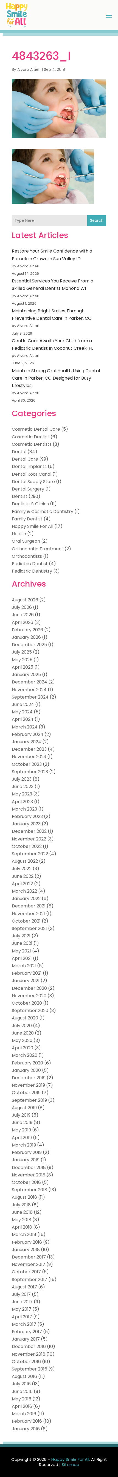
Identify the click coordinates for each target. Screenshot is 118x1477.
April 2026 (22, 622)
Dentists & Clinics (30, 504)
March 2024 (25, 727)
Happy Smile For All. (70, 1459)
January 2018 (26, 1249)
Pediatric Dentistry (32, 571)
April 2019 (22, 1137)
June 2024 (23, 704)
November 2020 (29, 996)
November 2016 (28, 1354)
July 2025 (22, 652)
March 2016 (24, 1414)
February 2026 (27, 630)
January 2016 (26, 1429)
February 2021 (27, 973)
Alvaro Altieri (29, 69)
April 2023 (22, 801)
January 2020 (26, 1070)
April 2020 (22, 1048)
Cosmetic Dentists (32, 444)
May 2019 (21, 1130)
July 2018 (21, 1205)
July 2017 (21, 1294)
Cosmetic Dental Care (36, 429)
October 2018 (26, 1182)
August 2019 (24, 1108)
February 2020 (27, 1063)
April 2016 (22, 1406)
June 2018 (22, 1212)
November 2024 (29, 689)
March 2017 (24, 1324)
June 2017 (22, 1302)
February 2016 (27, 1421)
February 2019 (27, 1152)
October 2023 (27, 764)
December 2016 (29, 1346)
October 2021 (26, 921)
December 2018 (29, 1167)
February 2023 (27, 816)
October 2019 (26, 1092)
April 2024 (22, 719)
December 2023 (29, 749)
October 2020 (27, 1003)
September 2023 (30, 772)
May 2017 (21, 1309)
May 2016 (21, 1399)
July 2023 (22, 779)
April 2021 (22, 958)
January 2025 (26, 674)
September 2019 (29, 1100)
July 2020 (22, 1025)
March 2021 (24, 966)
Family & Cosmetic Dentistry (42, 511)
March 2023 (24, 809)
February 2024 (27, 734)
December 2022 (29, 831)
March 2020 (24, 1055)
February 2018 (27, 1242)
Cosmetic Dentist (30, 437)
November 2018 (28, 1175)
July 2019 (21, 1115)
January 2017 (26, 1339)
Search (96, 220)
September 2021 (29, 928)
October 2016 (26, 1361)
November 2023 (29, 756)
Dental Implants (29, 466)
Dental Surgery (28, 489)
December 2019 (29, 1078)
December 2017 (29, 1257)
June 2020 (23, 1033)
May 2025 (22, 660)
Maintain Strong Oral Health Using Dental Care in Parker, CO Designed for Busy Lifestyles (56, 378)
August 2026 (25, 600)
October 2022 (27, 846)
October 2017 (26, 1272)
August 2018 (24, 1197)
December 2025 (29, 644)
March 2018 (24, 1234)
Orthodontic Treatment (37, 549)
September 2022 (30, 854)
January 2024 (26, 742)
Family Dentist (27, 519)
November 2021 (28, 913)
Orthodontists (27, 556)
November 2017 (28, 1264)
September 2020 (30, 1010)
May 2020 (22, 1040)
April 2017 (22, 1317)
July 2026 (22, 607)
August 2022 (25, 861)
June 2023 (22, 786)
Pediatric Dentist (30, 563)
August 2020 (25, 1018)
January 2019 (26, 1160)
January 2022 (26, 898)
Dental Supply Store (33, 481)
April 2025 (22, 667)
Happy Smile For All (32, 526)
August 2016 (24, 1376)
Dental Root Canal (31, 474)
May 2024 (22, 712)
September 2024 (30, 697)
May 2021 (21, 951)
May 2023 (22, 794)
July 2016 (21, 1384)
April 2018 (22, 1227)
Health (19, 534)
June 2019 (22, 1122)
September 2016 (29, 1369)
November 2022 (29, 839)
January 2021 (26, 980)
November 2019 (28, 1085)
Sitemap (70, 1464)
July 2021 (21, 936)
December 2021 (29, 906)
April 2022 (22, 884)
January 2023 (26, 824)
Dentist (19, 496)
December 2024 (29, 682)
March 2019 (24, 1145)
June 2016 (22, 1391)
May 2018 (21, 1220)
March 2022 (24, 891)
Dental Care (25, 459)
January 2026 (26, 637)
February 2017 (27, 1332)
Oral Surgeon (26, 541)
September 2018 (29, 1190)
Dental (19, 452)
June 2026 (23, 615)
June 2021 (22, 943)
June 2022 (22, 876)
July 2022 (22, 868)
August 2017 (24, 1287)
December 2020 (29, 988)
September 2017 (29, 1279)
